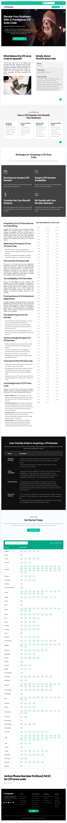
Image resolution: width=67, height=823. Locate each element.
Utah (6, 743)
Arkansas (7, 562)
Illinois (6, 609)
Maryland (7, 636)
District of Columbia (9, 587)
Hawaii (6, 601)
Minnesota (7, 650)
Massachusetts (8, 640)
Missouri (7, 657)
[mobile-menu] (62, 7)
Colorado (7, 576)
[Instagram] (11, 802)
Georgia (6, 597)
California (7, 569)
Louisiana (7, 629)
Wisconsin (7, 762)
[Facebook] (4, 802)
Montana (7, 661)
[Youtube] (8, 802)
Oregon (6, 707)
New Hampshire (8, 672)
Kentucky (7, 625)
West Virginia (8, 758)
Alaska (6, 555)
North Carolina (8, 689)
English (46, 3)
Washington (7, 754)
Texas (6, 737)
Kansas (6, 621)
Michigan (7, 645)
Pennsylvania (8, 711)
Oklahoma (7, 703)
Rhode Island (8, 720)
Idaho (6, 604)
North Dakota (8, 693)
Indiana (6, 614)
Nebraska (7, 665)
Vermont (7, 747)
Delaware (7, 583)
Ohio (6, 698)
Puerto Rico (7, 716)
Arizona (6, 558)
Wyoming (7, 766)
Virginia (6, 751)
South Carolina (8, 724)
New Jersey (7, 676)
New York (7, 685)
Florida (6, 592)
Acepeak (33, 818)
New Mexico (7, 680)
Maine (6, 633)
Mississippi (7, 654)
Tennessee (7, 731)
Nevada (6, 669)
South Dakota (8, 728)
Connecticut (7, 580)
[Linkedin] (13, 802)
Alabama (7, 551)
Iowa (6, 618)
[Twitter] (6, 802)
